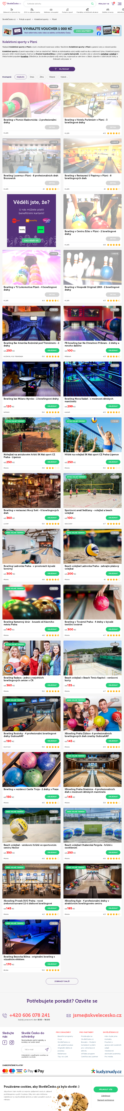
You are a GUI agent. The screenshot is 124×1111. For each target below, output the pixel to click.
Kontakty (108, 1039)
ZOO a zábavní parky (32, 12)
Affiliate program (88, 1054)
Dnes (32, 77)
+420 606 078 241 (29, 1015)
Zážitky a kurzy (107, 12)
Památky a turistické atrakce (87, 12)
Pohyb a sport (67, 12)
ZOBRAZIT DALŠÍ (62, 981)
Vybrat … (64, 77)
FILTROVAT (64, 69)
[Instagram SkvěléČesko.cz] (11, 1042)
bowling (24, 56)
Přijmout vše (105, 1089)
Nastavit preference (105, 1100)
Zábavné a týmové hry (11, 12)
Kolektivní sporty (41, 19)
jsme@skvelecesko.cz (97, 1015)
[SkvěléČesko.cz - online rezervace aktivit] (11, 4)
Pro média (109, 1057)
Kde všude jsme (111, 1036)
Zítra (42, 77)
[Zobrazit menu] (119, 3)
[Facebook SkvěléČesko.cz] (4, 1042)
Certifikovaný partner (89, 1057)
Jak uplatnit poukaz (65, 1045)
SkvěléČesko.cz (9, 19)
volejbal (112, 54)
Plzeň (54, 19)
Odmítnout (105, 1096)
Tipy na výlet (63, 1057)
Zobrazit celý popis (61, 59)
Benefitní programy (65, 1036)
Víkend (52, 77)
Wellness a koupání (51, 12)
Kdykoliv (20, 77)
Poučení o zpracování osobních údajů (113, 1045)
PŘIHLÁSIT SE (103, 4)
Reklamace (62, 1054)
